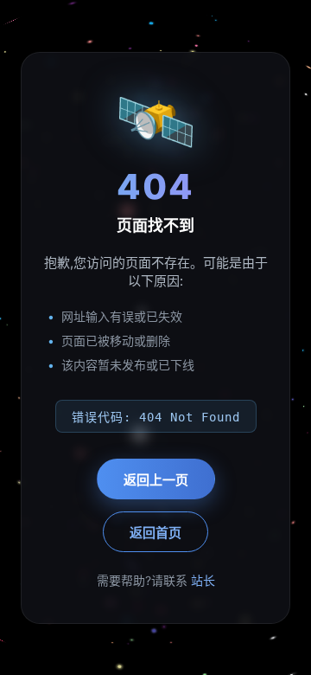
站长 (203, 580)
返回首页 (155, 532)
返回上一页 (156, 480)
